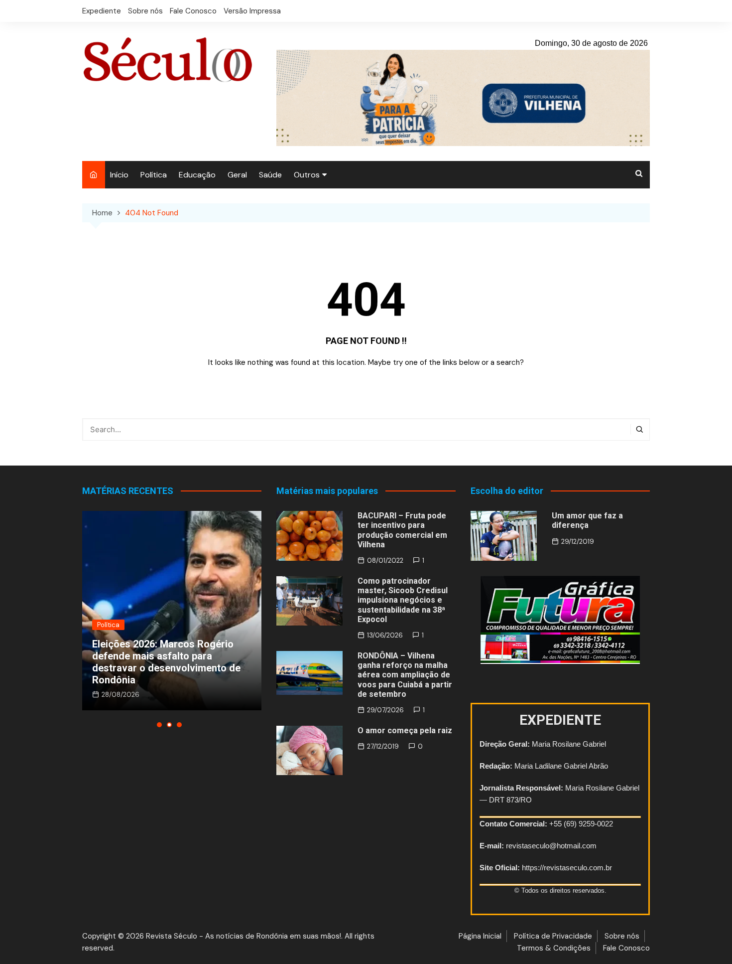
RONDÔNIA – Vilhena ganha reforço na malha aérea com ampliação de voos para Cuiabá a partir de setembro (405, 675)
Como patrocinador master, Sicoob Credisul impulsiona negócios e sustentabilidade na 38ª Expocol (403, 600)
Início (119, 174)
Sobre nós (145, 11)
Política (153, 174)
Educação (197, 174)
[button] (159, 724)
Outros (307, 174)
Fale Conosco (193, 11)
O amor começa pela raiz (405, 730)
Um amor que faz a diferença (587, 520)
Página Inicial (480, 936)
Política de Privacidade (553, 936)
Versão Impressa (252, 11)
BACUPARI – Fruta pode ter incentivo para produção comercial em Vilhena (402, 530)
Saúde (270, 174)
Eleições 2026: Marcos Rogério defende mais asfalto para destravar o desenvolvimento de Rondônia (166, 662)
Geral (237, 174)
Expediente (101, 11)
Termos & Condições (554, 948)
